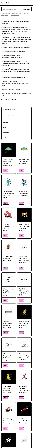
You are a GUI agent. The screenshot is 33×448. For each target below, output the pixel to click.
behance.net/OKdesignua (16, 77)
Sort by (5, 122)
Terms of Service (15, 15)
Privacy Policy (4, 15)
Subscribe (26, 9)
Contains (6, 132)
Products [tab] (6, 99)
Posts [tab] (14, 99)
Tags (4, 127)
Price (5, 137)
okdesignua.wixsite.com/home (11, 57)
